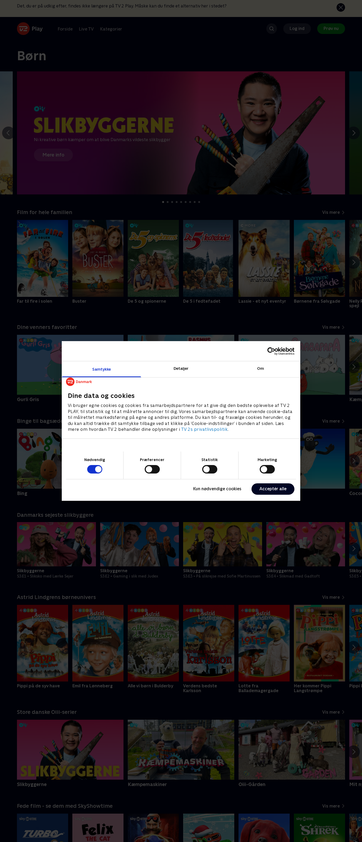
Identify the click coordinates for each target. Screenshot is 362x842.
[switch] (152, 469)
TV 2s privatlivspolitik (204, 429)
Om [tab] (260, 368)
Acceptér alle (272, 488)
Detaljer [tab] (181, 368)
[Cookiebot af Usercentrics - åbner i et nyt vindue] (271, 351)
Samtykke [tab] (101, 369)
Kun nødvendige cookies (217, 488)
